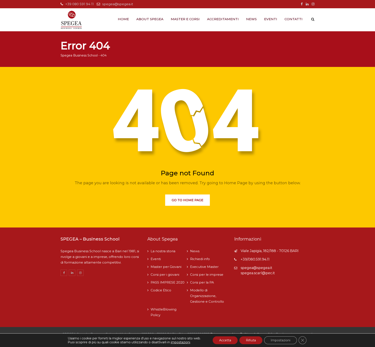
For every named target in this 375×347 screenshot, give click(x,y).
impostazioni (180, 342)
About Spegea (149, 19)
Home (123, 19)
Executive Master (204, 267)
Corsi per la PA (202, 282)
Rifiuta (251, 340)
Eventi (270, 19)
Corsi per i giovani (165, 274)
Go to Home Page (187, 200)
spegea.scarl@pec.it (258, 273)
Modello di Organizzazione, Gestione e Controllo (207, 296)
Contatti (294, 19)
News (251, 19)
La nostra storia (163, 251)
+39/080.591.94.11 (255, 259)
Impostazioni (280, 340)
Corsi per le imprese (206, 274)
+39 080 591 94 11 (79, 4)
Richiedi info (200, 259)
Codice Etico (161, 290)
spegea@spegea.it (117, 4)
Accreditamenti (223, 19)
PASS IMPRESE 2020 (167, 282)
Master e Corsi (185, 19)
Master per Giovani (166, 267)
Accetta (225, 340)
